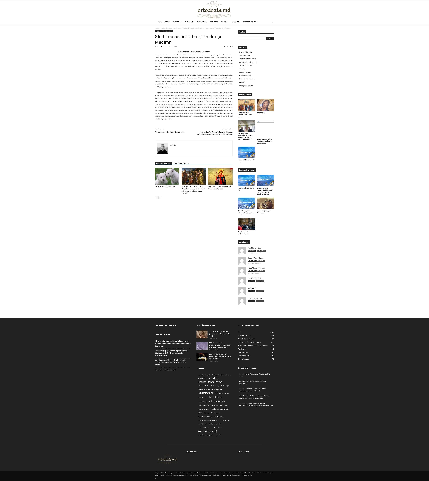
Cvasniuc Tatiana (254, 278)
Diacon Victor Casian (256, 258)
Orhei (200, 413)
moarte (226, 405)
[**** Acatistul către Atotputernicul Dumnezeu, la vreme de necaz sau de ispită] (202, 346)
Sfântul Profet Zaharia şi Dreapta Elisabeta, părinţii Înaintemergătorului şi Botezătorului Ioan (215, 133)
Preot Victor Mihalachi (256, 268)
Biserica (228, 375)
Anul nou (215, 375)
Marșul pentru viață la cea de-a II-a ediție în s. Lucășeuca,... (265, 141)
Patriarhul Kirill (202, 428)
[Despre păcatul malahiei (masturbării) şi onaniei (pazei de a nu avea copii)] (202, 357)
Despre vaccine (159, 475)
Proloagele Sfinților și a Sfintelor (171, 28)
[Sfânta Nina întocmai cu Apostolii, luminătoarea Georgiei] (220, 176)
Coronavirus (202, 389)
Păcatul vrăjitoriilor (255, 473)
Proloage (214, 22)
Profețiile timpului (246, 86)
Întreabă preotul (250, 22)
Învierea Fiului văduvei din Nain (165, 370)
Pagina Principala (245, 52)
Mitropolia (206, 405)
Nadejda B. (252, 288)
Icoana (227, 393)
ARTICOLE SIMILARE (163, 163)
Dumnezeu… (261, 113)
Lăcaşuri (235, 22)
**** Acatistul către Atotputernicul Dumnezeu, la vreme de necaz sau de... (219, 345)
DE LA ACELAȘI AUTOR (181, 163)
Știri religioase (244, 55)
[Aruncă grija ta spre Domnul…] (265, 203)
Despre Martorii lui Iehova (177, 473)
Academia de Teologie (204, 375)
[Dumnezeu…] (265, 105)
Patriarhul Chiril (225, 420)
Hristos (219, 393)
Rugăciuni (189, 22)
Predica (217, 427)
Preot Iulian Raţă (254, 248)
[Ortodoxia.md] (214, 9)
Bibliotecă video (245, 72)
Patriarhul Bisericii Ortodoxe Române (208, 420)
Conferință (216, 386)
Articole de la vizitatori (247, 62)
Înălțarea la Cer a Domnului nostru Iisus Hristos (245, 115)
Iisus (206, 397)
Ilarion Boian (201, 402)
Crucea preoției (267, 473)
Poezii (223, 22)
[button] (271, 22)
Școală (218, 435)
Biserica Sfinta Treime (247, 79)
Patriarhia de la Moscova (205, 416)
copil (227, 386)
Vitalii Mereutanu (255, 298)
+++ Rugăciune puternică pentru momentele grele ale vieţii (219, 334)
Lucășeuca (218, 401)
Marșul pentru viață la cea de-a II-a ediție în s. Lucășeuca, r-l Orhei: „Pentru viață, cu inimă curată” (171, 362)
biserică (202, 385)
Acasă (159, 22)
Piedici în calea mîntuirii (211, 473)
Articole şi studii (172, 22)
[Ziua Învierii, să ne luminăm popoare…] (246, 224)
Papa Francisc (215, 413)
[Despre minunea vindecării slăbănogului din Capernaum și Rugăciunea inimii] (265, 180)
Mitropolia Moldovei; (216, 405)
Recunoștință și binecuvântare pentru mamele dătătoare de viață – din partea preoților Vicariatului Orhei (171, 353)
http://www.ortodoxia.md (254, 253)
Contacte (242, 82)
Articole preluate (245, 65)
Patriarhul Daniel (202, 424)
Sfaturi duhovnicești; (204, 435)
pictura (210, 428)
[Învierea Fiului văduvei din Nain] (246, 152)
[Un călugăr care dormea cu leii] (167, 176)
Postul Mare (194, 475)
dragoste (218, 389)
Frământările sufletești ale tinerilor (177, 475)
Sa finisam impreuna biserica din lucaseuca (226, 475)
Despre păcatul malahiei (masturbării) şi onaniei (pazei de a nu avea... (220, 356)
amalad (242, 381)
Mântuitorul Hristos (203, 409)
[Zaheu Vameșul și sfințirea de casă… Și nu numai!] (246, 203)
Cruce (210, 389)
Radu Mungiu (243, 396)
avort (222, 375)
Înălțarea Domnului (161, 473)
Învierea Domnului (205, 475)
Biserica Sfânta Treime (210, 382)
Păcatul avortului (241, 473)
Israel (208, 402)
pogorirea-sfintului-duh (194, 473)
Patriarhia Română (218, 416)
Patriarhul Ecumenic (215, 424)
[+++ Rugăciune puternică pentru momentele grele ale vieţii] (202, 334)
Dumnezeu (206, 393)
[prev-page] (156, 197)
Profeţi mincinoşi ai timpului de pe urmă (169, 132)
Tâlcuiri (242, 69)
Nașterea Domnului (220, 409)
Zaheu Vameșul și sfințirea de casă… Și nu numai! (246, 213)
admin (162, 47)
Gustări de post (245, 75)
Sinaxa (213, 435)
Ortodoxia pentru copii (227, 473)
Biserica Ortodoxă (208, 378)
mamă (199, 405)
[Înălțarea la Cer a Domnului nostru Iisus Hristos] (246, 105)
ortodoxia (207, 413)
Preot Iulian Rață (207, 431)
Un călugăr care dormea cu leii (165, 186)
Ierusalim (200, 397)
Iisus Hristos (215, 397)
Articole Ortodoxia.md (247, 59)
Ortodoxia (202, 22)
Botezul (209, 386)
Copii (222, 386)
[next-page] (159, 197)
